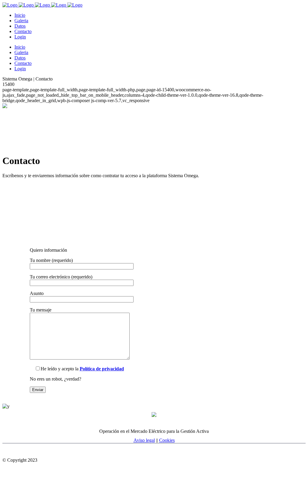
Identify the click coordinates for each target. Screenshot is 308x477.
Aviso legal (144, 440)
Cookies (167, 440)
